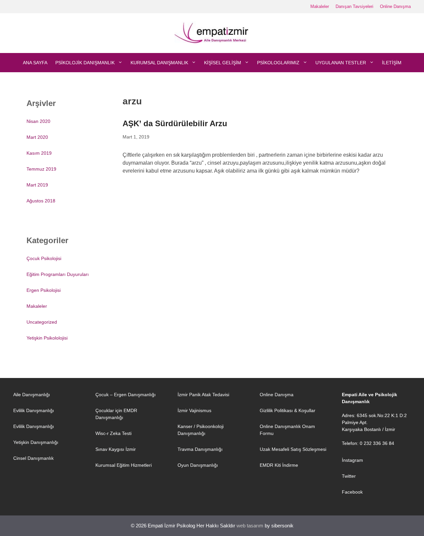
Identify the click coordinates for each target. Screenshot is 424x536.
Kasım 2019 (39, 153)
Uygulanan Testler (340, 62)
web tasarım (250, 525)
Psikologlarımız (278, 62)
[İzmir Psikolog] (212, 32)
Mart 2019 (37, 185)
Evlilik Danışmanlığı (33, 410)
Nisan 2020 (38, 121)
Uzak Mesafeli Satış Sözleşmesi (293, 449)
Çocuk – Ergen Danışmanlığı (125, 394)
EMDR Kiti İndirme (279, 465)
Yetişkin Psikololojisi (47, 338)
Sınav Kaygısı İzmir (115, 449)
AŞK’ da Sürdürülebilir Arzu (175, 123)
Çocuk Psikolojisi (43, 258)
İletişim (391, 62)
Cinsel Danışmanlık (33, 458)
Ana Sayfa (35, 62)
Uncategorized (41, 322)
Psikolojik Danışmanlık (85, 62)
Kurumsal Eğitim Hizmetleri (123, 465)
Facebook (352, 492)
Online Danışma (395, 6)
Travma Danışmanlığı (200, 449)
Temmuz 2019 (41, 169)
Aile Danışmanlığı (31, 394)
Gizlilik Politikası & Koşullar (287, 410)
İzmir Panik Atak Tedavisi (203, 394)
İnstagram (352, 460)
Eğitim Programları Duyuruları (57, 274)
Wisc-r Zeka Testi (113, 433)
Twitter (349, 476)
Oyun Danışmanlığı (198, 465)
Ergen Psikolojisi (43, 290)
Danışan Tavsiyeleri (354, 6)
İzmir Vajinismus (194, 410)
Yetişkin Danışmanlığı (35, 442)
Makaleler (319, 6)
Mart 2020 (37, 137)
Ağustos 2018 (40, 200)
